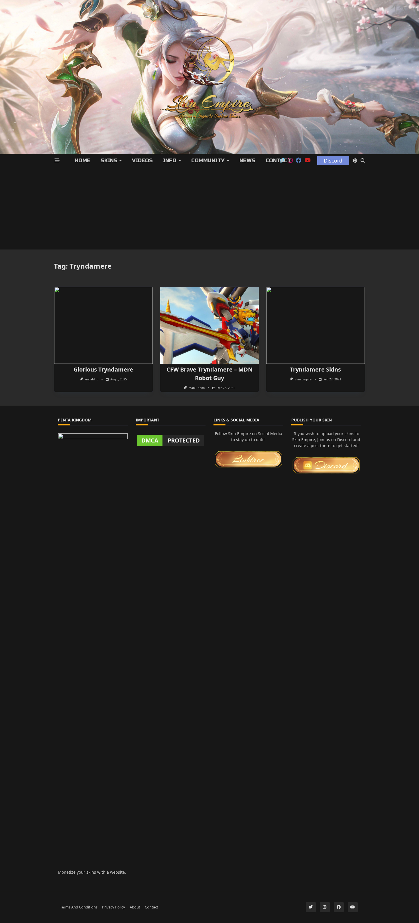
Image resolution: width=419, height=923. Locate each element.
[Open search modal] (363, 160)
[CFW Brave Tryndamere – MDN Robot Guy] (209, 325)
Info (169, 160)
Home (82, 160)
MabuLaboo (197, 388)
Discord (333, 160)
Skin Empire (303, 379)
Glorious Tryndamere (103, 369)
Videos (142, 160)
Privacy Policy (113, 906)
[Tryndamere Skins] (315, 325)
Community (208, 160)
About (135, 906)
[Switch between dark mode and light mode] (355, 160)
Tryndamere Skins (315, 369)
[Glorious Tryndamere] (103, 325)
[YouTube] (307, 160)
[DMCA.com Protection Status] (171, 440)
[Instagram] (325, 907)
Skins (109, 160)
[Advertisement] (209, 209)
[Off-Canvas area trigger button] (57, 160)
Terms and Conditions (78, 906)
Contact (278, 160)
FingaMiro (91, 379)
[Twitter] (311, 907)
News (247, 160)
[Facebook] (298, 160)
